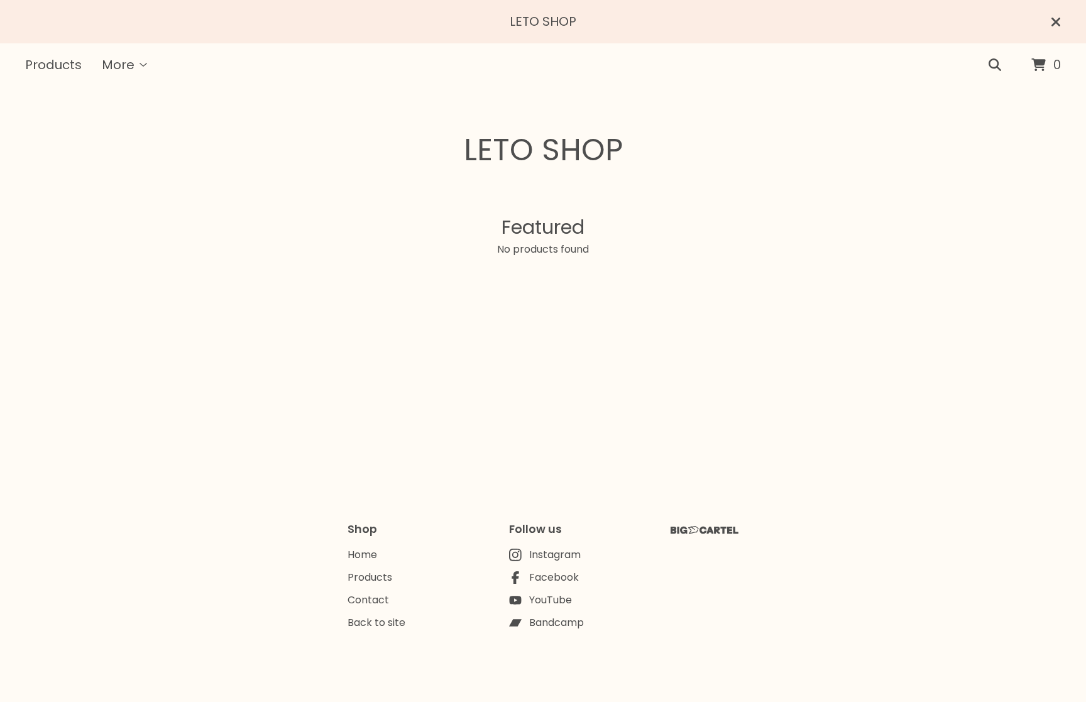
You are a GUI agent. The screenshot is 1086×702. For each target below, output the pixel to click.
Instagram (555, 554)
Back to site (376, 622)
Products (53, 65)
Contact (368, 600)
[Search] (995, 65)
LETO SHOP (543, 150)
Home (362, 554)
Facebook (554, 577)
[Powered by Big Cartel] (704, 530)
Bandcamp (556, 622)
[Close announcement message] (1056, 22)
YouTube (550, 600)
